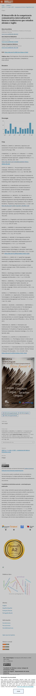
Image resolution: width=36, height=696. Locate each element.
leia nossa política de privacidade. (25, 686)
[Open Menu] (1, 1)
